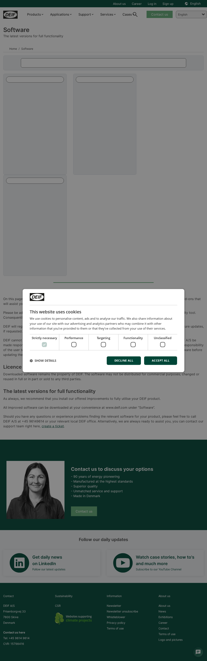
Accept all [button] (160, 360)
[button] (43, 360)
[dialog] (103, 330)
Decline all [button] (123, 360)
